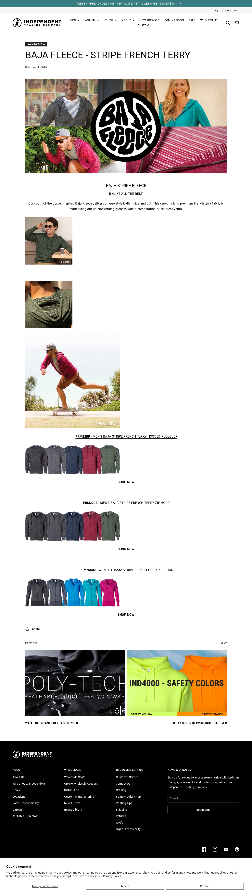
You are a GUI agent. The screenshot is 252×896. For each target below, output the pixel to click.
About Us (18, 777)
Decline (204, 886)
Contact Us (123, 783)
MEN (73, 20)
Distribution (71, 790)
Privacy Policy (112, 876)
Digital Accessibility (128, 829)
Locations (19, 796)
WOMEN (90, 20)
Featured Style (36, 44)
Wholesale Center (75, 777)
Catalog (121, 790)
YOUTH (108, 20)
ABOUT (126, 20)
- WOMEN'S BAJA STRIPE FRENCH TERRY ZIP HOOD (126, 570)
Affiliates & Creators (25, 816)
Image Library (73, 809)
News (16, 790)
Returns (121, 816)
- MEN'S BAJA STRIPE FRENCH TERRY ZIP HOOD (126, 503)
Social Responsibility (26, 803)
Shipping (121, 809)
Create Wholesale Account (81, 783)
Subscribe (203, 810)
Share (36, 628)
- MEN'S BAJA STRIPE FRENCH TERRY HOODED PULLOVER (126, 436)
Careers (17, 809)
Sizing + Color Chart (128, 796)
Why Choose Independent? (30, 783)
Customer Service (127, 777)
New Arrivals (72, 803)
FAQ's (119, 822)
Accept (124, 886)
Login (217, 10)
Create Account (230, 10)
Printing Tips (124, 803)
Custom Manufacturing (79, 796)
